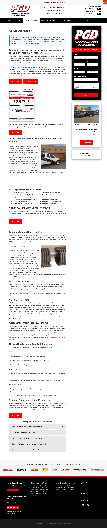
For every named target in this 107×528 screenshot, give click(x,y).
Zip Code (76, 69)
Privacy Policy (84, 500)
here (60, 124)
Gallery (82, 497)
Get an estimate (30, 81)
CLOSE (104, 2)
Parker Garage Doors (20, 10)
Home (82, 486)
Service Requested (91, 69)
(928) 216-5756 (90, 14)
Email (76, 61)
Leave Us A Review (12, 490)
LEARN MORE (60, 2)
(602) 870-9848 (90, 9)
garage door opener (37, 316)
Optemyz (60, 523)
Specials (83, 489)
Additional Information (80, 76)
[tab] (37, 426)
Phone (89, 61)
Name (76, 54)
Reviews (83, 493)
